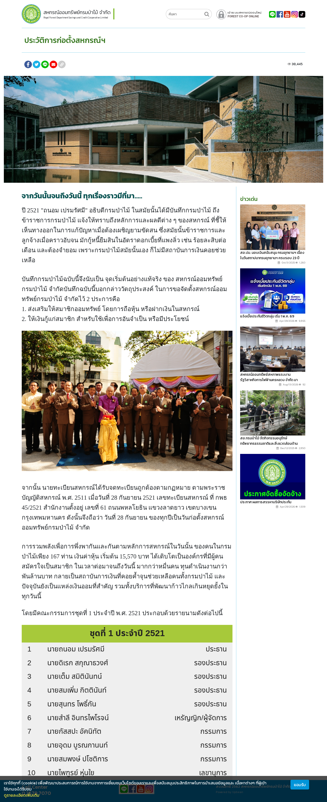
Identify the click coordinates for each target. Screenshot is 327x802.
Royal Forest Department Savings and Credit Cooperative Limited (75, 17)
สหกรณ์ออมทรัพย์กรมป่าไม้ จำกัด (77, 12)
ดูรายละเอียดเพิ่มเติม (21, 795)
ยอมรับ (300, 785)
